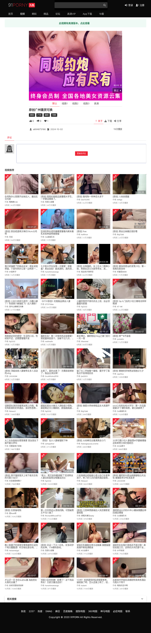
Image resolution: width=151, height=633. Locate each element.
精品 (46, 13)
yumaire (120, 339)
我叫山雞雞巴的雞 (16, 306)
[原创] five (81, 231)
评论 (9, 137)
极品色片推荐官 (87, 272)
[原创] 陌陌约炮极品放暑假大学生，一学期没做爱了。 (57, 197)
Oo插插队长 (50, 237)
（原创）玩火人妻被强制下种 (54, 440)
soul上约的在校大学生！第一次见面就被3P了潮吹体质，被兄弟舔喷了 (129, 406)
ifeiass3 (12, 411)
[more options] (142, 598)
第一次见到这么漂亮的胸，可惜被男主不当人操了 (57, 511)
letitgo (119, 200)
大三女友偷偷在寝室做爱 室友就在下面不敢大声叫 (21, 441)
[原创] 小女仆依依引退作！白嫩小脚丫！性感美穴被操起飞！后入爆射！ (21, 302)
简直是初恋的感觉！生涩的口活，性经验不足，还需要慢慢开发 (21, 337)
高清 (96, 103)
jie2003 (84, 376)
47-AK (120, 306)
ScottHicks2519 (51, 376)
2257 (32, 611)
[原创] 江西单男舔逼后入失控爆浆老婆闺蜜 (93, 511)
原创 (32, 115)
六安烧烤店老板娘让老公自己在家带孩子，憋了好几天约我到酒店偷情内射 (93, 477)
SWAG (48, 611)
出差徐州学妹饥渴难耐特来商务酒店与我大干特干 (129, 581)
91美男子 (12, 272)
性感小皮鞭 (49, 202)
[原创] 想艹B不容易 (122, 336)
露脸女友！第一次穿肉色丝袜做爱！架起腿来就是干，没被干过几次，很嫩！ (57, 338)
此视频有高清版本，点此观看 (74, 23)
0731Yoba (49, 304)
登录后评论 (81, 153)
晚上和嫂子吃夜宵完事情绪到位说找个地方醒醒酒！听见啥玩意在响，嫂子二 (21, 547)
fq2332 (84, 306)
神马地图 (105, 611)
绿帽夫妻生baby (87, 516)
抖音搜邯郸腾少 (15, 481)
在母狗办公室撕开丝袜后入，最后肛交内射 (21, 197)
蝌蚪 (34, 13)
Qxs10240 (85, 200)
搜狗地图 (80, 611)
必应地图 (117, 611)
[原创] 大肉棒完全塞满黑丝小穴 (91, 440)
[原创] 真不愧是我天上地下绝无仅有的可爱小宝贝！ (21, 476)
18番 (101, 13)
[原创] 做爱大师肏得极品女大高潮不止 (93, 406)
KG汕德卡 (121, 446)
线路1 (65, 103)
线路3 (86, 103)
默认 (54, 103)
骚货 (47, 115)
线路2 (75, 103)
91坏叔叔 (120, 550)
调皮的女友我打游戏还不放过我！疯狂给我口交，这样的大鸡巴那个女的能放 (129, 547)
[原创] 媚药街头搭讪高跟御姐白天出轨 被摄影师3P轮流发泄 (129, 476)
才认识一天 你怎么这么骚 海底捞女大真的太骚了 (21, 581)
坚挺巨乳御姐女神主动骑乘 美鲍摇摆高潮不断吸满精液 (93, 546)
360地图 (92, 611)
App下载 (87, 13)
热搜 (40, 611)
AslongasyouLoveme (89, 444)
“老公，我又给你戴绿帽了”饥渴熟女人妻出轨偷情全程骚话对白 (57, 476)
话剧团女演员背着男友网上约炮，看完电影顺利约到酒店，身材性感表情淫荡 (21, 408)
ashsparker (49, 444)
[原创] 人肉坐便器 (121, 196)
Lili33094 (13, 376)
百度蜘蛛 (68, 611)
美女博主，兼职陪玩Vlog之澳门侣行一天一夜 (93, 337)
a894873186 (39, 129)
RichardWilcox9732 (53, 516)
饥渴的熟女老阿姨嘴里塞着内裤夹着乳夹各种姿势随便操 (57, 232)
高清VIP (71, 13)
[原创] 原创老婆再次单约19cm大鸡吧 (21, 232)
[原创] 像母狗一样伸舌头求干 (90, 196)
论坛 (57, 13)
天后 (11, 237)
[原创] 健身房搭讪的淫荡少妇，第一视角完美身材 (129, 267)
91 (21, 5)
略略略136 (13, 202)
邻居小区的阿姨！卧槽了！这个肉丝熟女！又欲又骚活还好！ (57, 581)
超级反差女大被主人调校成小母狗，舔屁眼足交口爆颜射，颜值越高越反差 (57, 408)
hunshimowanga (52, 272)
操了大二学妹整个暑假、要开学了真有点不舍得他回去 (93, 372)
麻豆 (57, 611)
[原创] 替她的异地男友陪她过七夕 (128, 371)
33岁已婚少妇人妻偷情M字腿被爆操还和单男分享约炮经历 (129, 441)
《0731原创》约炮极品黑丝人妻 (55, 301)
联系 (127, 611)
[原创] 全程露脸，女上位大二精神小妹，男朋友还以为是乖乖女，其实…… (93, 268)
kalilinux (84, 234)
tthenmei (84, 341)
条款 (23, 611)
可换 (54, 115)
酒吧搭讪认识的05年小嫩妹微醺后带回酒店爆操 (129, 511)
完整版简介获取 (15, 446)
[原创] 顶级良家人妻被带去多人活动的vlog (21, 372)
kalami (84, 585)
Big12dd (120, 234)
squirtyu (120, 374)
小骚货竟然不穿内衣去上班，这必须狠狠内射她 (93, 302)
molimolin (49, 341)
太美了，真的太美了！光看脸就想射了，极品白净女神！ (57, 372)
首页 (10, 13)
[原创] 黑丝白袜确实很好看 (125, 231)
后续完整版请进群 (16, 585)
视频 (22, 13)
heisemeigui (14, 550)
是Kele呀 (12, 513)
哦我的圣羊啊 (122, 585)
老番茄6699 (122, 272)
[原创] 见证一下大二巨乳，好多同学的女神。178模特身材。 (57, 546)
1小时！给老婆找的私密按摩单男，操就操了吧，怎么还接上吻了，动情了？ (93, 582)
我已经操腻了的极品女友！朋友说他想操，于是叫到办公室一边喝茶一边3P (21, 268)
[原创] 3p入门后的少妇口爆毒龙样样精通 (129, 302)
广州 (39, 115)
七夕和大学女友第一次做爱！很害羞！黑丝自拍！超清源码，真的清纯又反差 (57, 268)
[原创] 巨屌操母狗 (13, 510)
